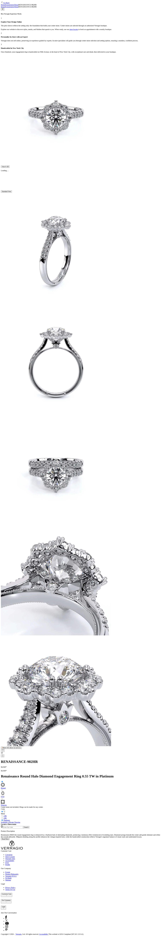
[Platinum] (4, 812)
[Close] (2, 9)
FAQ (7, 863)
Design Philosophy (12, 874)
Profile (7, 865)
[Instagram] (6, 927)
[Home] (12, 849)
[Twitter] (6, 921)
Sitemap (8, 880)
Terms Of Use (10, 890)
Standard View (6, 191)
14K (5, 816)
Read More (5, 839)
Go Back (6, 3)
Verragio (18, 934)
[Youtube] (7, 924)
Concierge (8, 855)
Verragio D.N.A (11, 876)
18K (5, 818)
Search (26, 827)
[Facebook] (6, 918)
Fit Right (8, 878)
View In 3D (5, 167)
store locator (74, 29)
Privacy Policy (10, 888)
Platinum (7, 820)
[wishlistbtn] (3, 750)
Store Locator (10, 857)
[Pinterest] (6, 930)
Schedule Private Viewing (10, 822)
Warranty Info (10, 859)
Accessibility (9, 861)
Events (7, 872)
